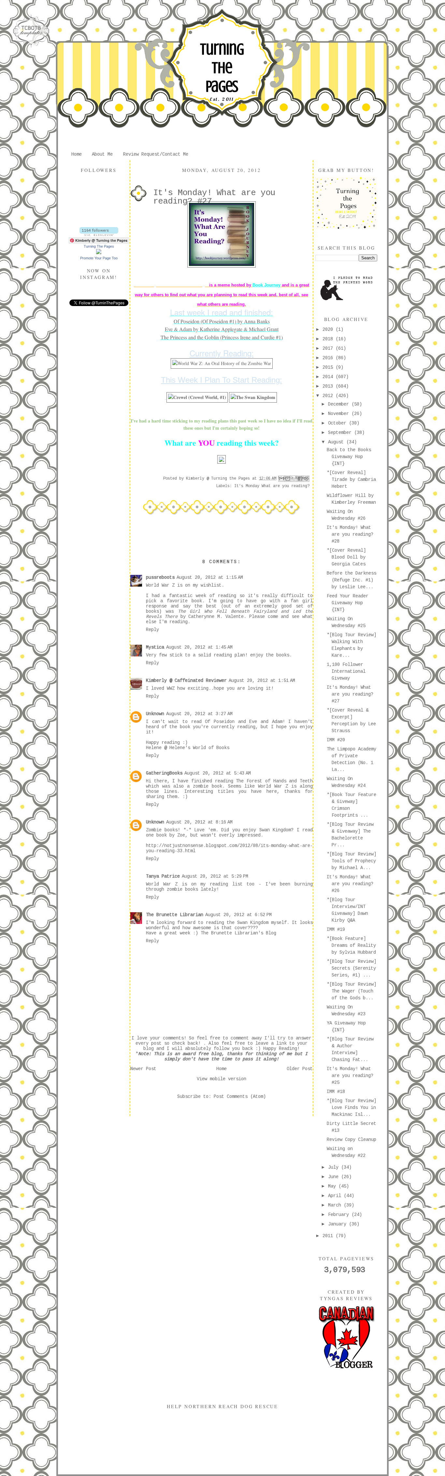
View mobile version (221, 1079)
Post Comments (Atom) (240, 1096)
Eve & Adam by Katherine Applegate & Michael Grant (222, 329)
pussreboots (160, 577)
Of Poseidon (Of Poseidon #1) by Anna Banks (222, 321)
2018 (329, 339)
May (333, 1186)
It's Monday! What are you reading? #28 (350, 534)
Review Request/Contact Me (155, 154)
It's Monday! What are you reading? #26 (350, 883)
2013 (329, 386)
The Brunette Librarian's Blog (238, 933)
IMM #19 (336, 929)
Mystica (155, 647)
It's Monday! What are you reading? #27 (350, 694)
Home (76, 154)
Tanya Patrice (163, 876)
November (340, 413)
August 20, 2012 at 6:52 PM (238, 914)
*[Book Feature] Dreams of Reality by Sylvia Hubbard (351, 945)
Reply (152, 629)
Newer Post (143, 1068)
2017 (329, 348)
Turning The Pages (222, 68)
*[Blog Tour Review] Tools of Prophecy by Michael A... (351, 861)
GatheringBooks (164, 773)
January (338, 1224)
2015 (329, 367)
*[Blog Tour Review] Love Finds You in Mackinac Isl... (351, 1107)
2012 (329, 395)
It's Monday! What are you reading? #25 (350, 1075)
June (334, 1176)
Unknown (155, 713)
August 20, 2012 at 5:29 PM (215, 876)
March (336, 1205)
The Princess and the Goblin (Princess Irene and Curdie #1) (222, 337)
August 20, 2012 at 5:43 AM (217, 773)
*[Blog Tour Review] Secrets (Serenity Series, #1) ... (351, 968)
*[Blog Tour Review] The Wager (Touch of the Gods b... (351, 991)
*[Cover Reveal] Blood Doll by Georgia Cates (346, 557)
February (340, 1214)
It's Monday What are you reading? (271, 486)
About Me (102, 154)
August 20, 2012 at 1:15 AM (210, 577)
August (337, 442)
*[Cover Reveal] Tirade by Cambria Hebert (351, 479)
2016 (329, 358)
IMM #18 (336, 1091)
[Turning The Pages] (98, 252)
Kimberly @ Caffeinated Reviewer (186, 680)
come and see (284, 616)
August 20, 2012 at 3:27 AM (199, 713)
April (336, 1195)
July (334, 1167)
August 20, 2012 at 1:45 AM (199, 647)
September (341, 432)
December (340, 404)
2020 (329, 329)
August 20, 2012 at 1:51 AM (262, 680)
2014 (329, 376)
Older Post (300, 1068)
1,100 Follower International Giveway (346, 671)
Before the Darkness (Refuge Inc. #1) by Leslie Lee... (351, 580)
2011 (329, 1235)
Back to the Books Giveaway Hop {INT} (349, 456)
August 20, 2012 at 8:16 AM (199, 822)
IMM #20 (336, 740)
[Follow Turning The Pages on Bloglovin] (98, 234)
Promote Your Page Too (99, 258)
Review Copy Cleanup (351, 1139)
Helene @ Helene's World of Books (187, 747)
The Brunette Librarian (174, 914)
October (338, 423)
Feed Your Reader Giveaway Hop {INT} (347, 602)
